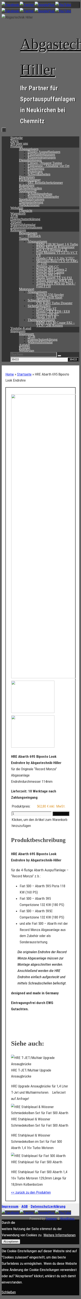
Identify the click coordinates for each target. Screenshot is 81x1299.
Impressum (10, 1206)
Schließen (9, 1292)
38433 (66, 354)
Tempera (51, 1219)
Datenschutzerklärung (48, 1206)
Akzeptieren (10, 1241)
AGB (24, 1206)
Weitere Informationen (59, 1235)
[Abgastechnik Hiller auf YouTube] (63, 5)
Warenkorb (61, 813)
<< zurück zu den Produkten (31, 1192)
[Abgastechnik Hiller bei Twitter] (27, 5)
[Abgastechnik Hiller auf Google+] (45, 5)
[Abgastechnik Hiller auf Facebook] (11, 5)
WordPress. (67, 1219)
